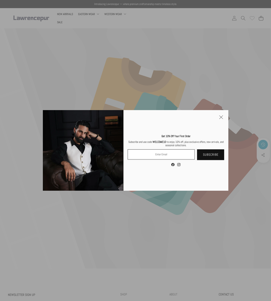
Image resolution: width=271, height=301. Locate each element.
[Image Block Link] (83, 150)
